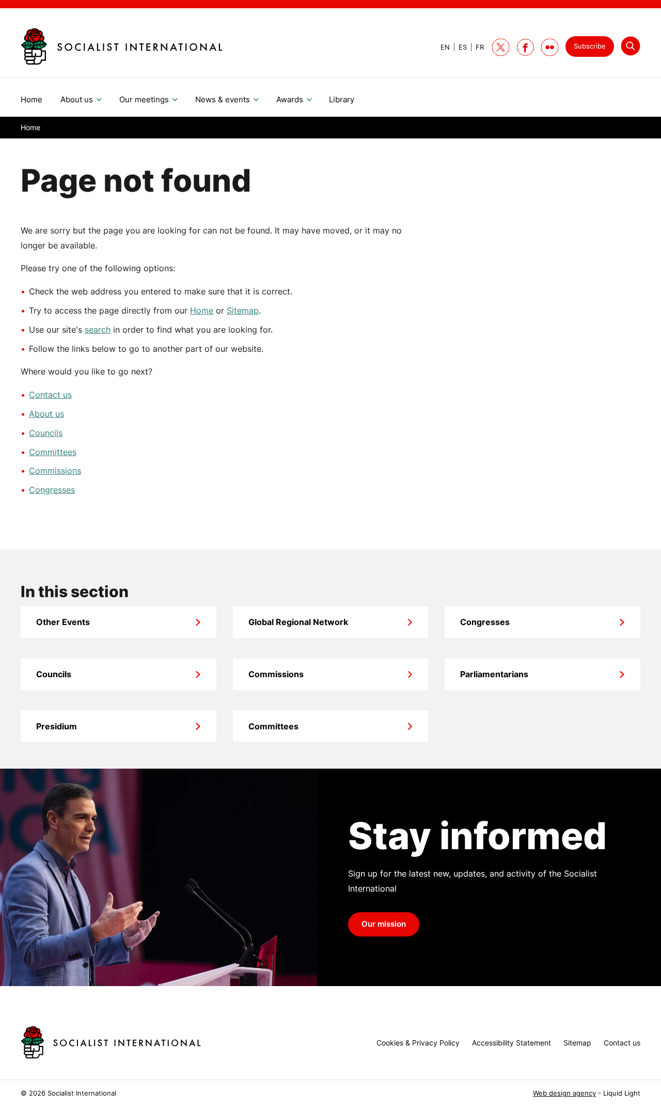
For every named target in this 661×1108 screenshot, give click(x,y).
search (98, 329)
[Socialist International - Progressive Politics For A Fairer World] (122, 46)
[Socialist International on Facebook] (525, 47)
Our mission (383, 924)
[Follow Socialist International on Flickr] (550, 47)
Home (201, 310)
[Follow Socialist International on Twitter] (501, 47)
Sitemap (243, 310)
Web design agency (564, 1093)
